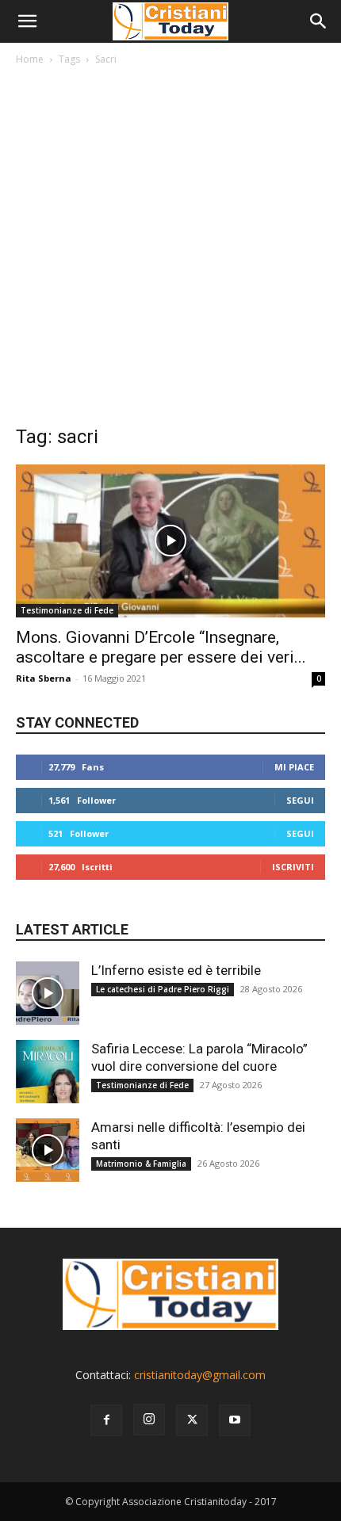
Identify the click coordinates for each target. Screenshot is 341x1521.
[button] (27, 21)
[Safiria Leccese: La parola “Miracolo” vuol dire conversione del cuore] (47, 1071)
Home (30, 59)
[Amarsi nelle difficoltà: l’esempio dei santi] (47, 1150)
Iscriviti (293, 867)
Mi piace (294, 767)
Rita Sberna (43, 678)
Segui (300, 800)
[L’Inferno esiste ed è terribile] (47, 993)
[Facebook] (106, 1420)
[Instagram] (149, 1419)
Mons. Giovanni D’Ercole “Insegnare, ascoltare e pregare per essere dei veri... (161, 647)
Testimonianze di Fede (67, 610)
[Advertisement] (170, 248)
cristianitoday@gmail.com (200, 1374)
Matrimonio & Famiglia (141, 1163)
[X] (192, 1420)
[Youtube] (235, 1420)
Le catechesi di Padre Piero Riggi (162, 989)
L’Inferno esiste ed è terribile (176, 970)
